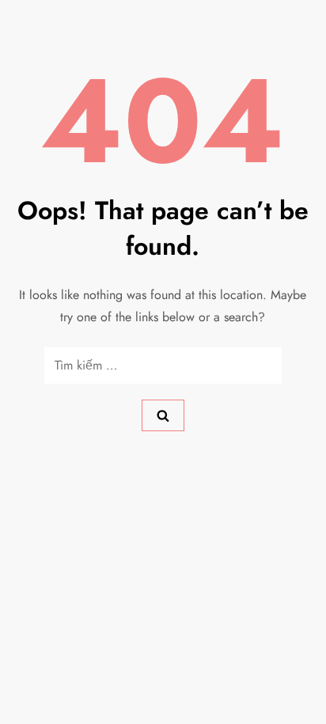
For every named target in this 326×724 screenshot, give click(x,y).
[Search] (163, 415)
